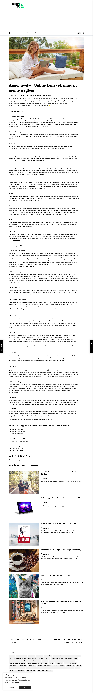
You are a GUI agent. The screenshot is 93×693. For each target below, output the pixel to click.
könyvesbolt (47, 665)
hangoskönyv (23, 660)
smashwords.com (63, 214)
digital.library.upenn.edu (43, 126)
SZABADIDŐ (59, 33)
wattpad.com (72, 376)
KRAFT (66, 663)
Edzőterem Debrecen (44, 658)
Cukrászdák (77, 656)
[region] (18, 681)
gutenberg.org (12, 138)
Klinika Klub (44, 663)
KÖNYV (19, 33)
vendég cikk (13, 670)
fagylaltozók (68, 658)
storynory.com (44, 416)
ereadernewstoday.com (27, 226)
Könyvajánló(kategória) (17, 450)
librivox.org (73, 404)
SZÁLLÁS (68, 33)
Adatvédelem (14, 683)
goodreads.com (33, 266)
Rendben (25, 687)
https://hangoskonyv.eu (17, 433)
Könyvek (44, 95)
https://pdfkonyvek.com (17, 429)
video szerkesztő (31, 670)
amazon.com (41, 174)
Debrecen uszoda (32, 658)
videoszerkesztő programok (45, 670)
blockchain (31, 656)
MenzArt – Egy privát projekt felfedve (56, 575)
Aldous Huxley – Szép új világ (18, 445)
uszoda (77, 668)
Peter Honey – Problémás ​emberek (19, 441)
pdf (38, 460)
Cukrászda (69, 656)
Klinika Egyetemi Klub (33, 663)
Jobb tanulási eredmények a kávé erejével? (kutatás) (61, 550)
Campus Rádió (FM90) (59, 656)
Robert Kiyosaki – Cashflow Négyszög (20, 448)
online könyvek (33, 460)
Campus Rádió (48, 656)
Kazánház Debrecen (55, 660)
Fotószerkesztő (14, 660)
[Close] (31, 673)
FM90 (75, 658)
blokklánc (39, 656)
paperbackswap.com (14, 392)
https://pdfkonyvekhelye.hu (18, 431)
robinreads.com (36, 200)
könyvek (22, 460)
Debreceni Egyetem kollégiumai (18, 658)
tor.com (10, 327)
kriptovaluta (13, 665)
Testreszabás (11, 687)
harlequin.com (29, 309)
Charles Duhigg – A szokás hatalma (20, 443)
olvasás (27, 460)
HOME (14, 33)
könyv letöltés (70, 665)
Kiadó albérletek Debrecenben (17, 663)
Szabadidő (49, 95)
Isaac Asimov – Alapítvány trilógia (19, 446)
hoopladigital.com (61, 360)
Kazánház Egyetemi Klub (68, 660)
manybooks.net (40, 160)
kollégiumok (59, 663)
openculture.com (63, 148)
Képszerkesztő (22, 665)
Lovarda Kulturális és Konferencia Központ (38, 668)
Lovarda (79, 665)
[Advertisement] (46, 20)
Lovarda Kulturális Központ (17, 668)
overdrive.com (35, 346)
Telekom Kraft (69, 668)
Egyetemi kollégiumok (57, 658)
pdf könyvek (60, 668)
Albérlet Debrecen (21, 656)
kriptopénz (73, 663)
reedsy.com (46, 282)
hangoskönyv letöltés (34, 660)
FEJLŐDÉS (35, 33)
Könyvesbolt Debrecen (58, 665)
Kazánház (45, 660)
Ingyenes (39, 95)
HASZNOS (50, 33)
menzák (53, 668)
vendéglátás (21, 670)
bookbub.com (45, 188)
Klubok (51, 663)
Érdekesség (25, 95)
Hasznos (35, 95)
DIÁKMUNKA (43, 33)
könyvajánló (32, 665)
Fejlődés (30, 95)
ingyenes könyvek (15, 460)
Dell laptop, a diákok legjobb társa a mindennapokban (61, 498)
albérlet (12, 656)
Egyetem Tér (14, 95)
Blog (21, 95)
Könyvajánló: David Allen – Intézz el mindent (58, 524)
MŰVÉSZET (27, 33)
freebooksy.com (16, 240)
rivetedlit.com (69, 294)
